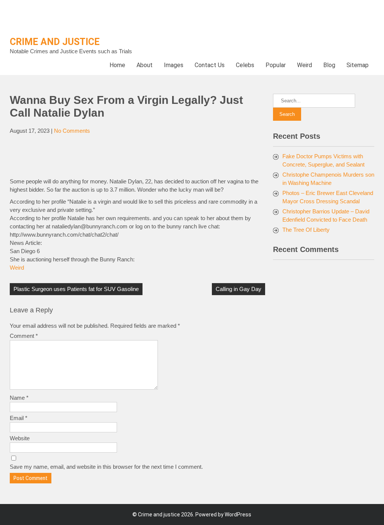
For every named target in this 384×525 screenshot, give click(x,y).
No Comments (72, 131)
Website (20, 438)
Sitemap (357, 65)
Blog (329, 65)
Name (19, 397)
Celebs (245, 65)
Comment (24, 336)
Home (117, 65)
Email (18, 418)
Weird (304, 65)
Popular (276, 65)
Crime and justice (55, 41)
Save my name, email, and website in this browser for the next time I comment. (106, 467)
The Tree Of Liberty (306, 229)
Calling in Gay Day (238, 289)
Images (173, 65)
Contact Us (210, 65)
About (144, 65)
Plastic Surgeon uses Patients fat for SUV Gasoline (76, 289)
